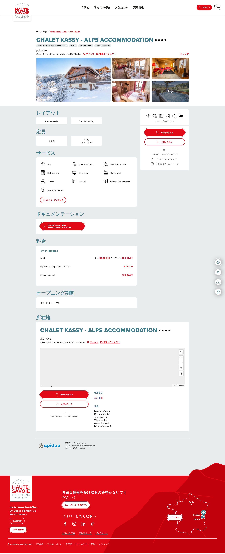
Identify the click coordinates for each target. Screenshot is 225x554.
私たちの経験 (102, 7)
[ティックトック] (92, 524)
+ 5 (170, 91)
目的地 (85, 7)
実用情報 (138, 7)
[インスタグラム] (74, 524)
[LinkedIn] (83, 524)
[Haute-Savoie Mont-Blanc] (22, 10)
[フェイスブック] (65, 524)
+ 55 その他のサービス (164, 121)
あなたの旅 (121, 7)
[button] (73, 80)
